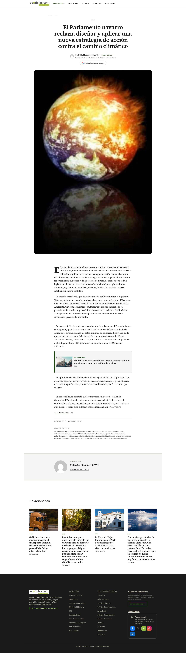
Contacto (101, 595)
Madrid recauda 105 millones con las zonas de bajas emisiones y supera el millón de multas (102, 362)
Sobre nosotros (103, 599)
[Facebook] (132, 628)
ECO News (96, 3)
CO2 (55, 16)
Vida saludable (75, 627)
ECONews (101, 627)
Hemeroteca (102, 630)
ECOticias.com (61, 412)
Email (79, 421)
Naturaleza (73, 599)
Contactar (73, 3)
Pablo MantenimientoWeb (88, 55)
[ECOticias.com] (39, 4)
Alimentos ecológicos (77, 623)
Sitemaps (101, 634)
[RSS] (143, 628)
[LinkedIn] (132, 634)
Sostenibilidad (74, 615)
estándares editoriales (84, 438)
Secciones (58, 3)
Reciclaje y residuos (76, 619)
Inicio (50, 16)
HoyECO (85, 3)
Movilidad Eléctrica (76, 607)
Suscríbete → (138, 604)
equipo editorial (121, 438)
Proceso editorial (106, 55)
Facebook (71, 421)
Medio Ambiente (75, 595)
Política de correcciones (107, 607)
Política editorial (104, 603)
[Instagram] (149, 628)
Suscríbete (110, 3)
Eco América (74, 630)
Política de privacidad (106, 615)
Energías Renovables (77, 603)
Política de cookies (105, 619)
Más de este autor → (79, 469)
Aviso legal (102, 611)
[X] (138, 628)
